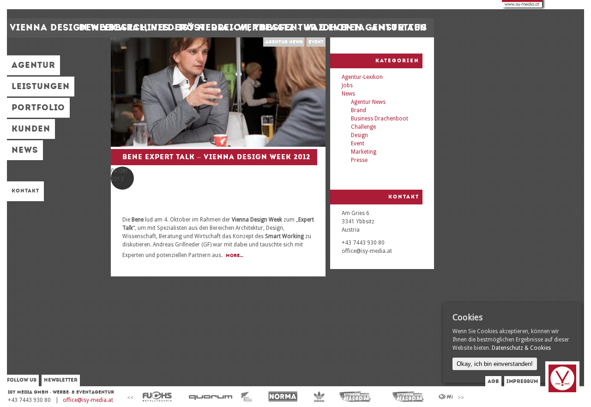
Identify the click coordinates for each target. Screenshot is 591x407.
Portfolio (38, 107)
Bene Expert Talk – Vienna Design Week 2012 (216, 157)
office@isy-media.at (88, 400)
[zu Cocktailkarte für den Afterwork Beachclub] (355, 396)
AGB (493, 381)
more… (234, 255)
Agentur (33, 65)
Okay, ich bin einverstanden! (495, 363)
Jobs (347, 85)
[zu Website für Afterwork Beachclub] (408, 396)
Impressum (522, 381)
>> (461, 398)
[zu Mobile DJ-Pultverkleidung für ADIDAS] (319, 396)
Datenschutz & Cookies (521, 348)
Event (316, 42)
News (25, 150)
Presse (359, 160)
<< (130, 398)
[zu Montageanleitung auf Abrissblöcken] (157, 396)
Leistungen (41, 86)
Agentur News (283, 42)
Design (359, 135)
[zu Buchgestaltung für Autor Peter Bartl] (247, 396)
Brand (358, 110)
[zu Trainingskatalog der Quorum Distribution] (210, 396)
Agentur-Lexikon (362, 77)
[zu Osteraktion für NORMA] (283, 396)
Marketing (363, 152)
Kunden (31, 129)
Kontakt (25, 191)
